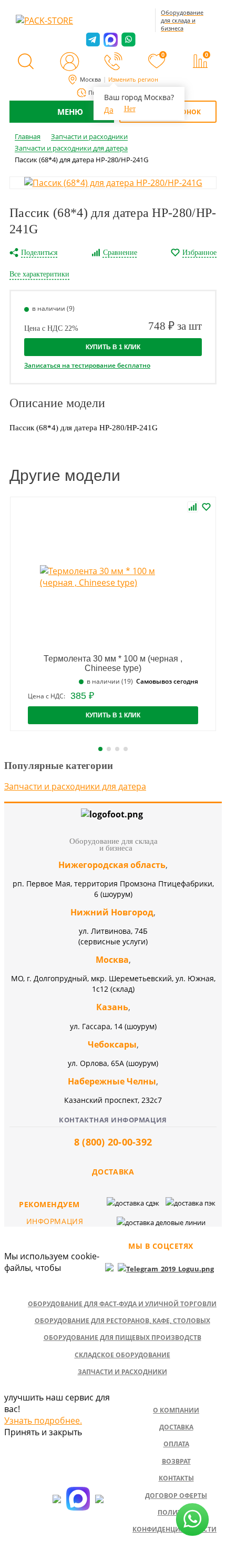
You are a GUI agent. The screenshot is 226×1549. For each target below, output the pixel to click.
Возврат (176, 1461)
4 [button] (126, 749)
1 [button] (100, 749)
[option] (113, 183)
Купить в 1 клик (113, 347)
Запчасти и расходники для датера (75, 786)
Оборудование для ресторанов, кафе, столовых (122, 1320)
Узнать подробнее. (43, 1420)
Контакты (176, 1478)
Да (109, 110)
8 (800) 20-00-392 (113, 1142)
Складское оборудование (122, 1354)
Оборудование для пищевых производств (122, 1337)
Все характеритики (39, 274)
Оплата (176, 1443)
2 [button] (109, 749)
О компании (176, 1410)
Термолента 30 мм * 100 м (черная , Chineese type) (113, 663)
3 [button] (117, 749)
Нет (130, 109)
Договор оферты (176, 1495)
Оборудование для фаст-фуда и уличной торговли (122, 1303)
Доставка (176, 1427)
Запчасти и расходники (122, 1371)
